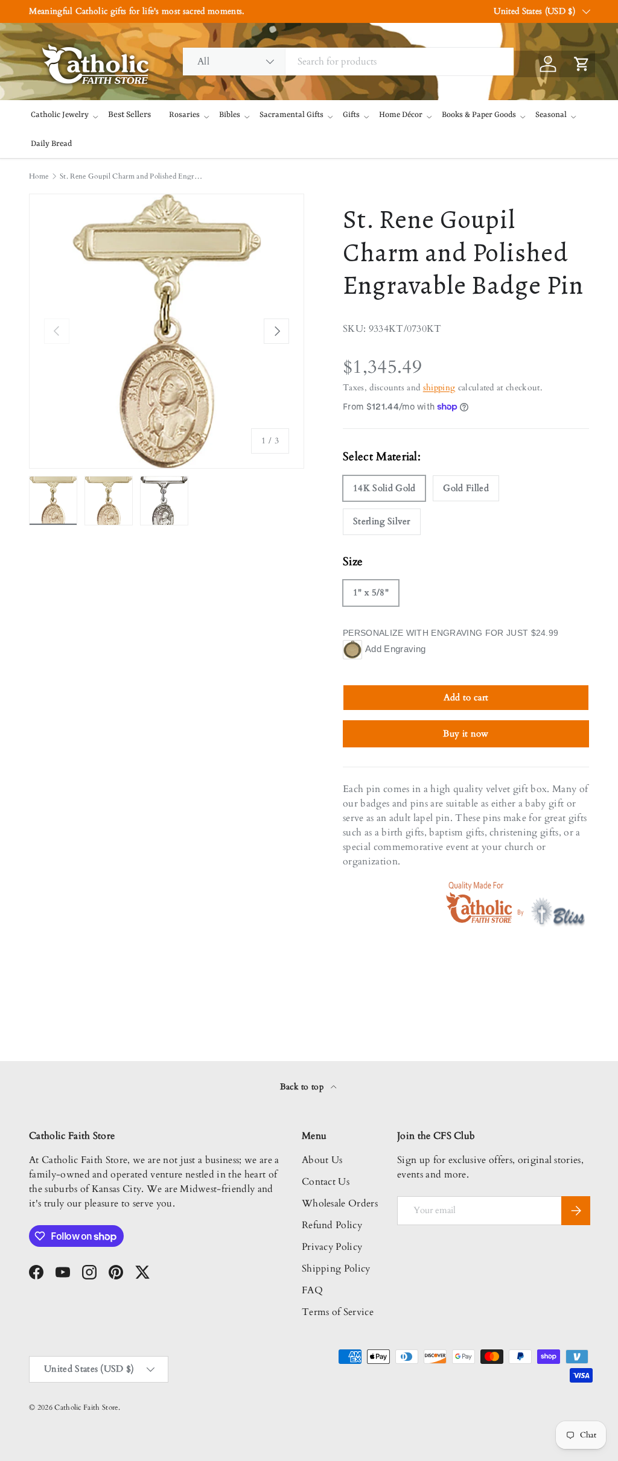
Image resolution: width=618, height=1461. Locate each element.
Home (38, 176)
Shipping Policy (336, 1268)
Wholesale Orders (340, 1203)
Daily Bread (51, 143)
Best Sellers (129, 114)
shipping (439, 387)
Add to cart (466, 697)
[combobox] (348, 61)
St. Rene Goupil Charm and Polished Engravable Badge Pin (132, 176)
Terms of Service (338, 1312)
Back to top (303, 1086)
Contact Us (325, 1181)
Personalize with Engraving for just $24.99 (450, 633)
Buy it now (465, 733)
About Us (322, 1160)
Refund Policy (332, 1225)
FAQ (312, 1290)
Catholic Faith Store (86, 1407)
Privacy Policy (332, 1246)
